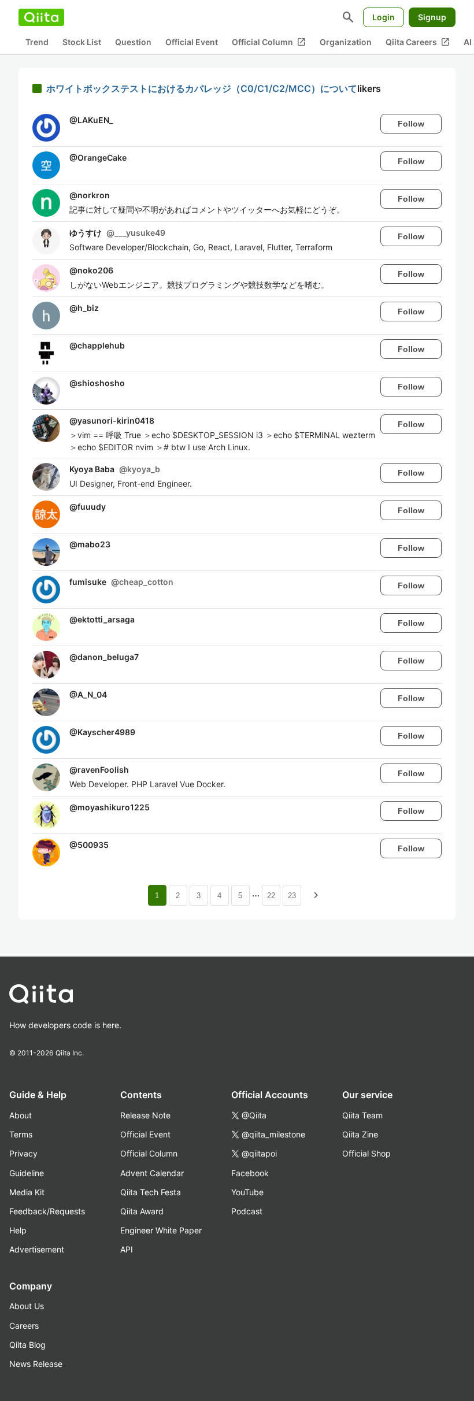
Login (383, 17)
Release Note (145, 1115)
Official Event (191, 42)
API (126, 1249)
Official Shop (366, 1153)
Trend (37, 42)
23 (292, 895)
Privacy (23, 1153)
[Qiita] (41, 17)
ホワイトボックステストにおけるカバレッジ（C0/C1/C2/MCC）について (201, 88)
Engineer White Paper (161, 1230)
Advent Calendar (152, 1173)
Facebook (250, 1173)
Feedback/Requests (47, 1211)
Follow (411, 123)
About (20, 1115)
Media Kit (27, 1192)
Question (133, 42)
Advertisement (36, 1249)
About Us (26, 1306)
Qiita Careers (418, 42)
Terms (20, 1134)
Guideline (26, 1173)
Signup (432, 17)
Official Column (269, 42)
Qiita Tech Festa (150, 1192)
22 (271, 895)
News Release (35, 1364)
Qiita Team (362, 1115)
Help (18, 1230)
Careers (24, 1325)
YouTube (247, 1192)
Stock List (81, 42)
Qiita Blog (27, 1345)
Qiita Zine (360, 1134)
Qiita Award (142, 1211)
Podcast (246, 1211)
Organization (346, 42)
